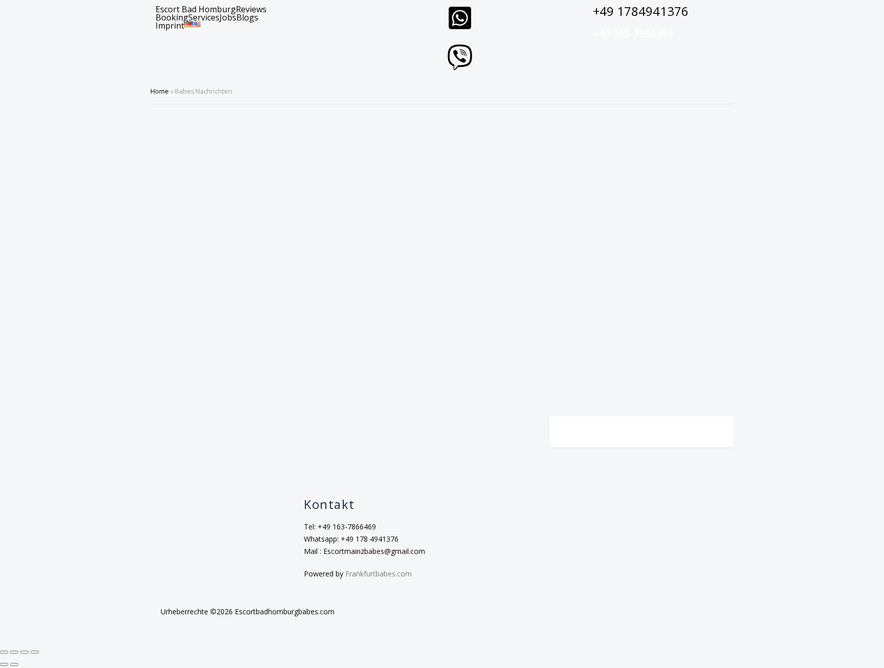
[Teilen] (24, 652)
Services (203, 17)
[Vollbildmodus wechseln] (14, 652)
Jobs (227, 17)
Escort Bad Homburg (196, 9)
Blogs (247, 17)
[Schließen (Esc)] (35, 652)
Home (159, 91)
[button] (249, 17)
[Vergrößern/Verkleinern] (4, 652)
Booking (172, 17)
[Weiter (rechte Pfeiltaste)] (14, 664)
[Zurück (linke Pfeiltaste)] (4, 664)
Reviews (251, 9)
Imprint (170, 25)
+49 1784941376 (641, 11)
